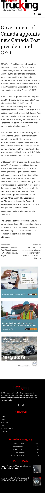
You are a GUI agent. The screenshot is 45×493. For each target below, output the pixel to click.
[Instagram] (22, 404)
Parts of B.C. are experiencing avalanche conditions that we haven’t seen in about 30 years (31, 252)
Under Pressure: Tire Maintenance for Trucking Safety (16, 467)
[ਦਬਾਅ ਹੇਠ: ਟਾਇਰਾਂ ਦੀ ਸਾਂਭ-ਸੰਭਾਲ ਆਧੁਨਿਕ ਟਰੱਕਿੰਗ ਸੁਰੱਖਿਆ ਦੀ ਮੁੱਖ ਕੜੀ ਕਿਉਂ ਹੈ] (37, 481)
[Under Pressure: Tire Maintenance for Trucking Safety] (37, 469)
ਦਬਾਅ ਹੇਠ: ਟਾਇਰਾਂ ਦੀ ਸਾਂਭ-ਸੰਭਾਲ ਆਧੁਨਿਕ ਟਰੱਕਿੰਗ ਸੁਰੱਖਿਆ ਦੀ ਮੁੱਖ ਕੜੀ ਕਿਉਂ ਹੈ (16, 479)
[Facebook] (18, 404)
